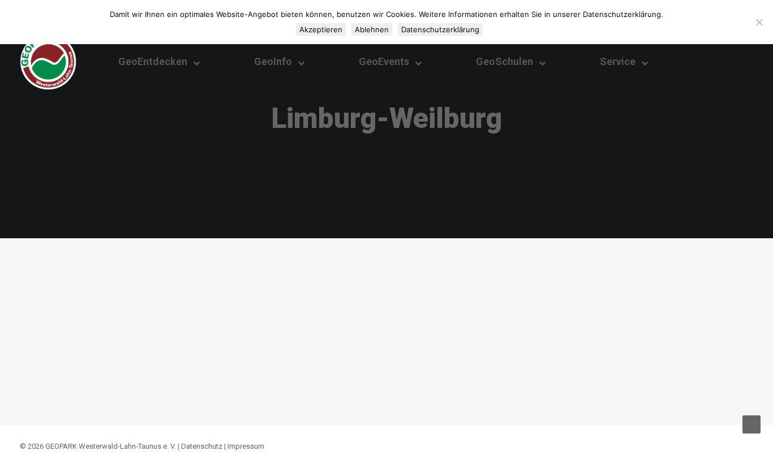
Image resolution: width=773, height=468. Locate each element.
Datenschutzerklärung (440, 29)
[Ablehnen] (759, 22)
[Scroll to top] (751, 424)
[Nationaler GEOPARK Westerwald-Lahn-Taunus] (48, 61)
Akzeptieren (320, 29)
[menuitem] (714, 61)
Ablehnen (372, 29)
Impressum (245, 446)
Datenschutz (201, 446)
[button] (714, 61)
